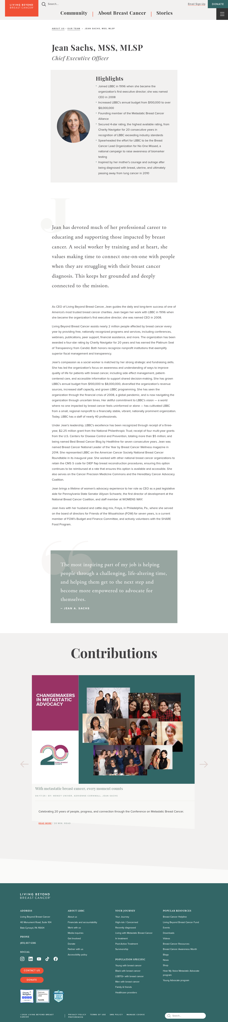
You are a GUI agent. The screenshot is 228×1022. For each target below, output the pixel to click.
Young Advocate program (176, 980)
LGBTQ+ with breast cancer (129, 976)
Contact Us (32, 970)
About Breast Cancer (122, 13)
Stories (164, 13)
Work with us (74, 927)
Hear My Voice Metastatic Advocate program (181, 973)
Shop (165, 965)
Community (74, 13)
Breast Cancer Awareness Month (180, 949)
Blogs (166, 954)
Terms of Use (98, 1014)
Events (166, 927)
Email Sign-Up (196, 4)
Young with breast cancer (128, 965)
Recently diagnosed (125, 927)
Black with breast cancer (128, 971)
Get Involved (74, 938)
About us (58, 28)
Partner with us (75, 949)
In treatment (121, 938)
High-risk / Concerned (126, 922)
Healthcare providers (126, 992)
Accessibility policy (77, 954)
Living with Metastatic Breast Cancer (134, 933)
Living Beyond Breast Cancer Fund (181, 922)
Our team (73, 28)
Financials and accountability (82, 922)
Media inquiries (75, 933)
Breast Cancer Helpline (175, 917)
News (166, 960)
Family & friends (123, 987)
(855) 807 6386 (28, 943)
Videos (166, 938)
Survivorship (121, 949)
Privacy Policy (77, 1014)
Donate (218, 4)
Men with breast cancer (127, 981)
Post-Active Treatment (126, 944)
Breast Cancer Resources (176, 944)
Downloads (168, 933)
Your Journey (122, 917)
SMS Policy (116, 1014)
